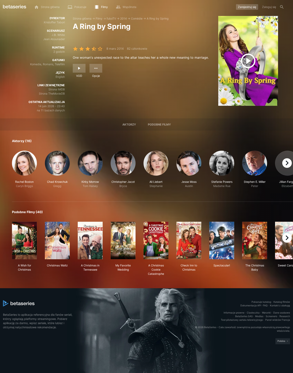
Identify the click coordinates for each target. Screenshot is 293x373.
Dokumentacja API (250, 305)
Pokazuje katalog (261, 301)
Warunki (266, 312)
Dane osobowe (281, 312)
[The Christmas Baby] (254, 240)
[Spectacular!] (221, 240)
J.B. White (58, 35)
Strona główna (82, 18)
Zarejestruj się (247, 7)
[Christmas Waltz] (57, 240)
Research (284, 316)
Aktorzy (129, 124)
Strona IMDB (56, 89)
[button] (24, 171)
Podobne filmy (159, 124)
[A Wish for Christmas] (24, 240)
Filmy (99, 18)
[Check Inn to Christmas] (188, 240)
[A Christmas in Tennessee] (90, 240)
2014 (123, 18)
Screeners (271, 316)
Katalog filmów (281, 301)
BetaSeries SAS (244, 316)
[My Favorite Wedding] (123, 240)
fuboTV (111, 18)
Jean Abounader (54, 39)
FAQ (265, 305)
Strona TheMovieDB (52, 93)
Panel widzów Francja (277, 319)
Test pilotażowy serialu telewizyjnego (242, 319)
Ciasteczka (253, 312)
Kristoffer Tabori (54, 22)
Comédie (137, 18)
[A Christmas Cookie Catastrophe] (156, 240)
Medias (259, 316)
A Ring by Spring (158, 18)
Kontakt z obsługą (280, 305)
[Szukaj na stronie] (282, 7)
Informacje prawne (234, 312)
